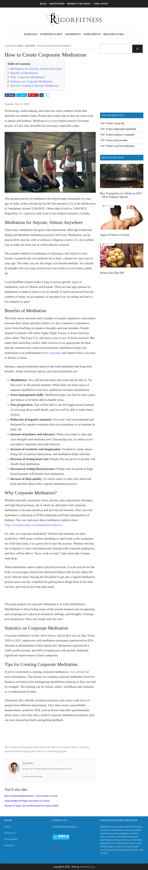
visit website (77, 672)
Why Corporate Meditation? (27, 77)
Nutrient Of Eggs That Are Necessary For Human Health (31, 805)
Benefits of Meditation (24, 73)
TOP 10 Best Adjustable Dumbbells (118, 129)
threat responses (51, 353)
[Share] (41, 95)
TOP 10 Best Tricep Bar (112, 123)
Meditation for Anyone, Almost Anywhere (36, 68)
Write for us (10, 833)
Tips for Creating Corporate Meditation (34, 85)
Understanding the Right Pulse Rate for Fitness (27, 801)
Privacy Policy (11, 839)
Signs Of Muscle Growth (114, 234)
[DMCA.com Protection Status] (61, 839)
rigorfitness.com (87, 867)
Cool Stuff (30, 45)
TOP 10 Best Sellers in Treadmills (117, 134)
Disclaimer (9, 845)
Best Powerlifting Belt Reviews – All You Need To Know (31, 796)
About (7, 827)
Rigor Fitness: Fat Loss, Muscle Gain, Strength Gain (74, 19)
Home (20, 45)
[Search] (137, 49)
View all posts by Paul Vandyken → (33, 776)
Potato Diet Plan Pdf (112, 272)
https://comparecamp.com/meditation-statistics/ (33, 525)
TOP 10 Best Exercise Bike (114, 140)
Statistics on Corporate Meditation (31, 81)
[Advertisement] (121, 85)
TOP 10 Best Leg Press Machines (117, 146)
